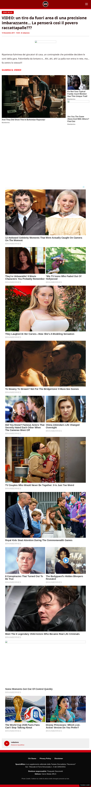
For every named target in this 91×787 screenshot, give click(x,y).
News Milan (7, 12)
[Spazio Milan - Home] (45, 4)
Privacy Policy (45, 758)
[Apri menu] (86, 4)
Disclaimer (59, 758)
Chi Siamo (32, 758)
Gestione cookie (85, 785)
